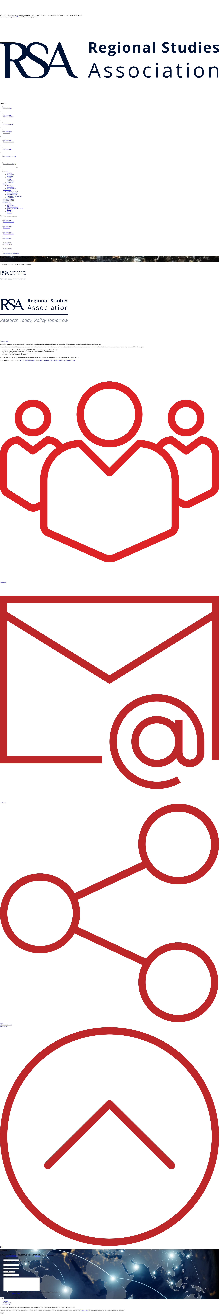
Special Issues (10, 205)
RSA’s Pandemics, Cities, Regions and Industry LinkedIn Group (57, 360)
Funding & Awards (8, 200)
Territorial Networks (12, 191)
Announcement (4, 341)
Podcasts (9, 213)
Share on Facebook (8, 142)
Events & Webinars (8, 199)
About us (5, 171)
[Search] (17, 167)
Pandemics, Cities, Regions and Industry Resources (17, 264)
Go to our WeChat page (9, 156)
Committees (10, 176)
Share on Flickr (7, 244)
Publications (6, 202)
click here (37, 1255)
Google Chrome (16, 17)
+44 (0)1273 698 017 (11, 1255)
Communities (7, 190)
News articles (10, 187)
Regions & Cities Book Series (15, 208)
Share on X (6, 133)
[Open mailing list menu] (16, 216)
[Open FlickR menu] (12, 216)
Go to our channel (8, 124)
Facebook (4, 1025)
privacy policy (16, 1293)
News (5, 183)
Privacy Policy (7, 1304)
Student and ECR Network (14, 196)
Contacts (9, 177)
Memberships (10, 180)
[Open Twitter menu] (7, 216)
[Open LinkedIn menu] (9, 216)
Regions (9, 210)
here (95, 347)
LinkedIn (9, 1025)
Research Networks (12, 193)
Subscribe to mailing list (9, 164)
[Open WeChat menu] (0, 152)
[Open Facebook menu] (0, 136)
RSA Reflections (11, 188)
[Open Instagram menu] (10, 216)
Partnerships (10, 182)
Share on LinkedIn (8, 116)
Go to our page (7, 108)
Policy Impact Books (12, 207)
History (9, 179)
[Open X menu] (0, 127)
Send (2, 1298)
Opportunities (10, 197)
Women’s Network (12, 194)
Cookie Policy (7, 1302)
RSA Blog (9, 185)
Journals (9, 203)
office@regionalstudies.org (26, 360)
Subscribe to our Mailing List (11, 253)
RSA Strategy (10, 174)
